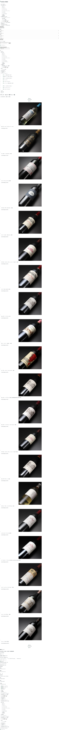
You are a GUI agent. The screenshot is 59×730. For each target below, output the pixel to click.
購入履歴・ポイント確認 (4, 694)
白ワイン (3, 704)
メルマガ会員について (5, 20)
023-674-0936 (2, 678)
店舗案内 (4, 16)
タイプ (1, 36)
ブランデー (4, 12)
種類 (0, 29)
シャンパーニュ (4, 706)
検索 (9, 43)
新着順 (9, 96)
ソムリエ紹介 (4, 721)
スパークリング (4, 707)
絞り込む (1, 39)
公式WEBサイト (5, 25)
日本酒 (3, 14)
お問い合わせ (4, 24)
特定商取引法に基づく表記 (5, 726)
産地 (0, 31)
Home (2, 51)
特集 (3, 23)
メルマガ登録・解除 (5, 21)
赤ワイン (3, 703)
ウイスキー (4, 11)
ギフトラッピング (5, 22)
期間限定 (3, 15)
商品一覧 (2, 52)
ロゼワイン (4, 705)
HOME (2, 690)
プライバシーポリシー (4, 73)
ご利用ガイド (3, 72)
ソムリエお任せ (4, 13)
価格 (0, 34)
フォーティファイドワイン (6, 10)
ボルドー (2, 92)
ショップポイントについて (6, 17)
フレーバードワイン (5, 61)
